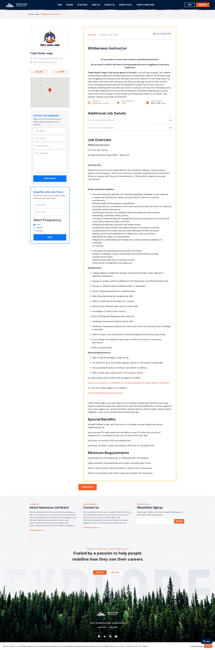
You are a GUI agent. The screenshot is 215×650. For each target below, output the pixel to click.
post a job (115, 572)
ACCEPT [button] (208, 646)
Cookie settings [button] (196, 646)
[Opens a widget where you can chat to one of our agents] (206, 641)
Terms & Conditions (145, 5)
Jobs (37, 14)
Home (60, 5)
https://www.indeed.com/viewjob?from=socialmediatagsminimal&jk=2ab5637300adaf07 (129, 383)
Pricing (69, 5)
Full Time (92, 34)
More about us (36, 530)
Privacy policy (102, 627)
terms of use (113, 627)
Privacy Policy (125, 5)
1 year (124, 103)
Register (202, 5)
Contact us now (90, 527)
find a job (99, 572)
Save (40, 72)
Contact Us (109, 5)
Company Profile (87, 487)
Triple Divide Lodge (41, 53)
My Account (82, 5)
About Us (96, 5)
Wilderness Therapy (100, 103)
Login (189, 5)
